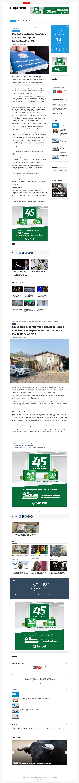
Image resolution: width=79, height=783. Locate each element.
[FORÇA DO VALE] (19, 8)
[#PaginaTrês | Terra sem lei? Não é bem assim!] (55, 149)
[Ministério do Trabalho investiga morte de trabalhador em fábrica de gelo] (17, 303)
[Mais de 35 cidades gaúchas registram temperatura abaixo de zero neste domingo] (29, 289)
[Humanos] (55, 125)
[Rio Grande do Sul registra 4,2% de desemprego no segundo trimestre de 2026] (42, 289)
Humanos (62, 123)
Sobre (30, 17)
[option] (59, 190)
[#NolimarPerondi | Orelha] (55, 157)
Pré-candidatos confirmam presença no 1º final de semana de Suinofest (63, 132)
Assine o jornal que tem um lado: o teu (42, 17)
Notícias (17, 17)
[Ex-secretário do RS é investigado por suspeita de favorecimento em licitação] (42, 303)
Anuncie (56, 17)
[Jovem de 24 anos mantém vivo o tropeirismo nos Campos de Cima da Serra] (17, 289)
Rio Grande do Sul (21, 27)
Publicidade (30, 204)
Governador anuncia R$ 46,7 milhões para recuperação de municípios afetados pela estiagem (29, 309)
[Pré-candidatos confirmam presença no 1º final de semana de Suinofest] (55, 131)
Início (12, 17)
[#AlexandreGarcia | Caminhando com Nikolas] (55, 140)
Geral (17, 27)
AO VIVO (13, 20)
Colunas (24, 17)
